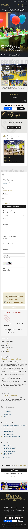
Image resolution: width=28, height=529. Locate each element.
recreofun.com (6, 203)
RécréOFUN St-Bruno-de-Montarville (11, 156)
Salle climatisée (7, 411)
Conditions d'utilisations (15, 526)
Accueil (6, 507)
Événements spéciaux (9, 451)
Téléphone (6, 255)
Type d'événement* (9, 212)
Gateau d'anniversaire (9, 434)
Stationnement (7, 414)
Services (5, 510)
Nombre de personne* (9, 230)
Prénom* (5, 238)
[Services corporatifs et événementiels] (14, 486)
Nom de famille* (8, 244)
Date (5, 218)
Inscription (17, 1)
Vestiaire (5, 416)
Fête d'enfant (6, 454)
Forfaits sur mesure (8, 431)
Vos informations (9, 236)
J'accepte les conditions (15, 302)
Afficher (5, 193)
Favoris (12, 510)
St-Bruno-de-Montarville (10, 161)
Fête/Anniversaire (7, 453)
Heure (6, 224)
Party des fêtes (7, 457)
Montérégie (7, 160)
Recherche (14, 507)
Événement (7, 211)
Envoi (14, 307)
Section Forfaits (14, 127)
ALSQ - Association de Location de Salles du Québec (7, 5)
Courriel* (5, 249)
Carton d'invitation (8, 430)
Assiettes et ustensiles (9, 427)
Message (6, 269)
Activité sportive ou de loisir (10, 447)
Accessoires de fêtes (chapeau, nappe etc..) (15, 425)
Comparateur (21, 510)
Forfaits (22, 507)
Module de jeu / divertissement (11, 436)
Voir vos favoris (14, 476)
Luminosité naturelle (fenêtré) (11, 410)
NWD (25, 526)
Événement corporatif (9, 448)
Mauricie (4, 183)
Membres (24, 1)
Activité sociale (7, 445)
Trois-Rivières (5, 182)
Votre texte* (6, 270)
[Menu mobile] (25, 5)
